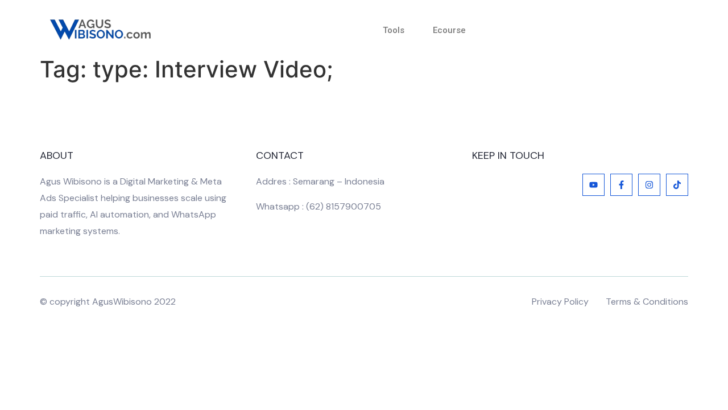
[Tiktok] (677, 185)
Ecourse (449, 30)
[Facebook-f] (621, 185)
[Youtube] (593, 185)
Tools (393, 30)
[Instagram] (649, 185)
